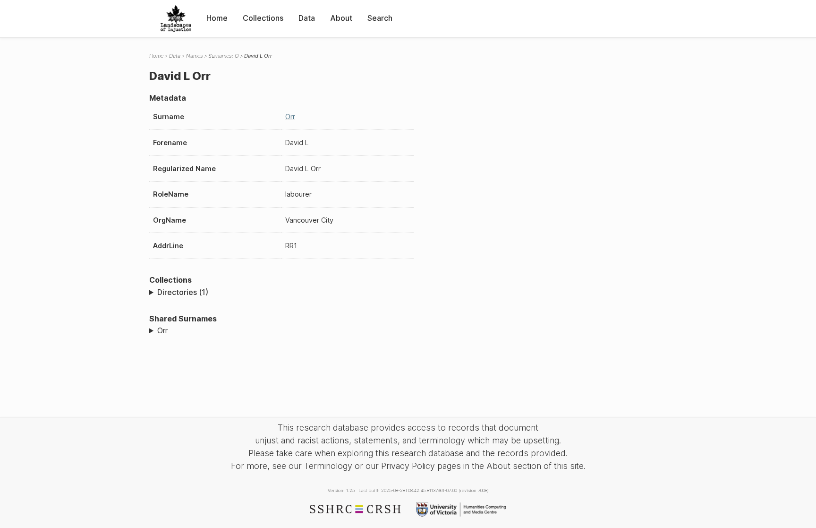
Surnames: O (223, 55)
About (341, 18)
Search (379, 18)
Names (194, 55)
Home (217, 18)
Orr (290, 117)
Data (306, 18)
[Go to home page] (176, 18)
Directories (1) (182, 292)
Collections (263, 18)
